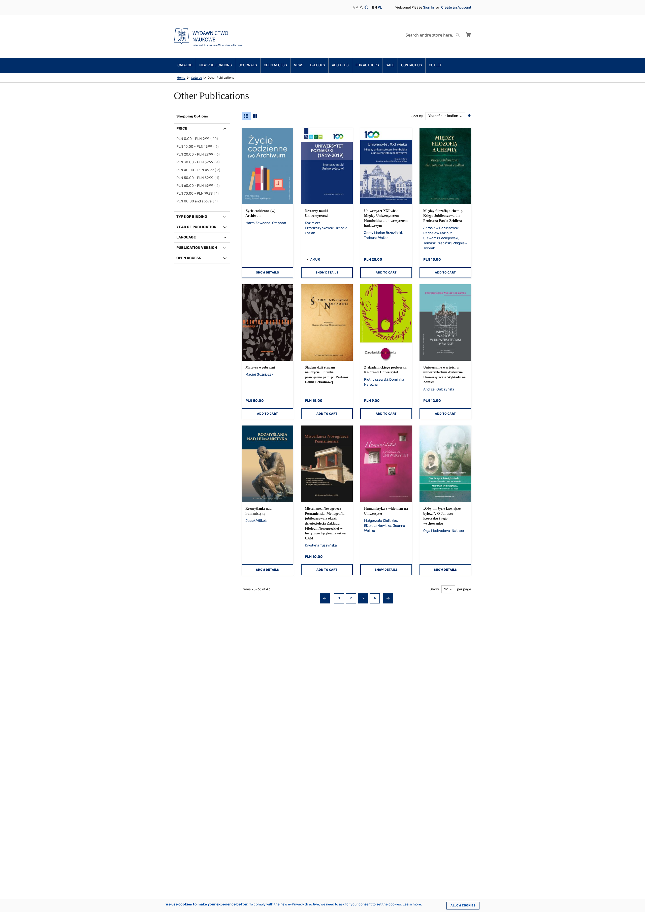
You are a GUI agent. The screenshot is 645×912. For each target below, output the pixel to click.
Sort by (417, 116)
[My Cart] (468, 34)
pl (380, 7)
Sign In (429, 7)
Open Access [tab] (188, 258)
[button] (374, 7)
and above (197, 201)
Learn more (412, 904)
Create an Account (456, 7)
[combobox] (432, 35)
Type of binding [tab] (191, 217)
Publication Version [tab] (196, 248)
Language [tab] (186, 237)
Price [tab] (181, 128)
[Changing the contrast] (366, 7)
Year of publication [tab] (196, 227)
